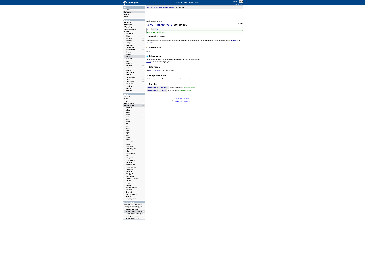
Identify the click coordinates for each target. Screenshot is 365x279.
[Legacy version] (238, 4)
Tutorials (127, 10)
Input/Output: (129, 27)
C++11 (149, 29)
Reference (127, 12)
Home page (179, 98)
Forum (126, 17)
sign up (235, 1)
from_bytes (234, 40)
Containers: (129, 25)
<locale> (126, 94)
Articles (126, 14)
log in (241, 1)
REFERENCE (184, 3)
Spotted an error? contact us (182, 101)
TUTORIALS (177, 3)
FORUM (197, 3)
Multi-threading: (130, 29)
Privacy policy (185, 98)
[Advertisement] (133, 248)
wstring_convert (128, 202)
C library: (128, 22)
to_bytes (149, 42)
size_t (148, 62)
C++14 (154, 29)
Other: (128, 31)
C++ (124, 7)
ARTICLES (191, 3)
